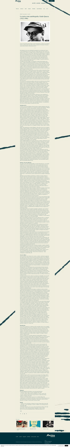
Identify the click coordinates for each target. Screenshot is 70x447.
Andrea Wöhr (50, 441)
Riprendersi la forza (33, 428)
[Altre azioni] (49, 14)
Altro (47, 8)
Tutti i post (17, 8)
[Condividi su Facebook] (20, 413)
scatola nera (21, 8)
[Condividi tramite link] (26, 413)
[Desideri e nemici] (48, 424)
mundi (25, 8)
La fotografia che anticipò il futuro (21, 429)
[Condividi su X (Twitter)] (22, 413)
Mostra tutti (52, 419)
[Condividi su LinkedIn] (24, 413)
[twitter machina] (46, 0)
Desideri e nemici (45, 428)
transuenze (29, 8)
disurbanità (33, 8)
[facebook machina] (44, 0)
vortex (44, 8)
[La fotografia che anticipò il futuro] (22, 424)
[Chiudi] (69, 445)
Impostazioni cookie (61, 445)
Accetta (66, 445)
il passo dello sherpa (39, 8)
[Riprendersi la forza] (35, 424)
